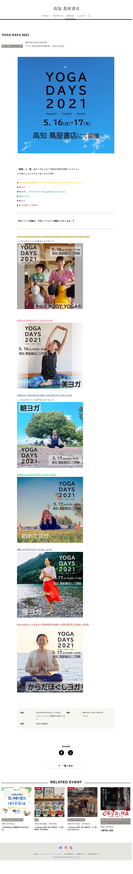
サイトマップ (44, 854)
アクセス (45, 16)
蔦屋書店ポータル (81, 854)
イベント (70, 16)
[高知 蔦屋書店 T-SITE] (66, 9)
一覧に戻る (67, 766)
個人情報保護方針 (69, 854)
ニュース (81, 16)
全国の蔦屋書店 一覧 (93, 854)
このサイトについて (56, 854)
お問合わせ (36, 854)
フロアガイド (57, 16)
